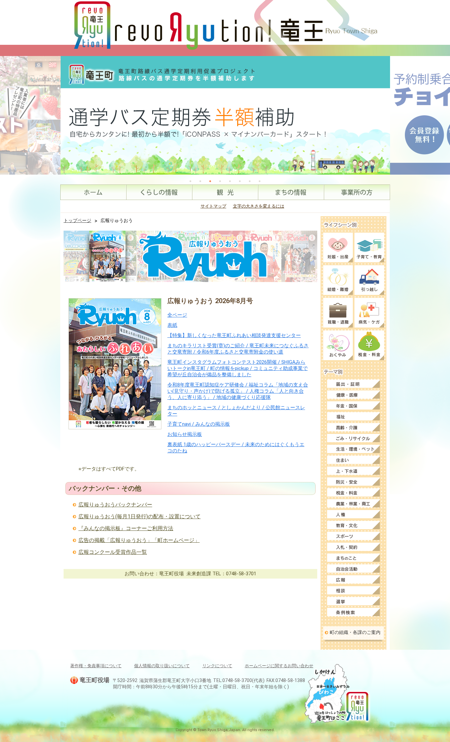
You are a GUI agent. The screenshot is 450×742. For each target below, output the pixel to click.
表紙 (172, 325)
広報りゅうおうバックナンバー (115, 504)
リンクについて (217, 665)
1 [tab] (190, 181)
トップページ (77, 220)
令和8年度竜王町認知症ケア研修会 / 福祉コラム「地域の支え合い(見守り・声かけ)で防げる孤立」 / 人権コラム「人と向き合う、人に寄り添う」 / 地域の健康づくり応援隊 (237, 391)
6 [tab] (240, 181)
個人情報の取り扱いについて (162, 665)
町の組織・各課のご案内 (355, 632)
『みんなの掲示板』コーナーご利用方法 (125, 528)
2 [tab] (200, 181)
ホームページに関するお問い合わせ (279, 665)
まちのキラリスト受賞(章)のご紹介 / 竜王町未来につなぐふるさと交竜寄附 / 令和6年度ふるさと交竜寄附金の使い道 (238, 349)
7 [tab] (249, 181)
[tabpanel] (225, 115)
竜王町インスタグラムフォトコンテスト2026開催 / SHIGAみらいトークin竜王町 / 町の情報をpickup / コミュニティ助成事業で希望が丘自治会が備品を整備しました (237, 368)
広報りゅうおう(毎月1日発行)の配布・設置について (139, 516)
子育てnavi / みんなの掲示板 (198, 424)
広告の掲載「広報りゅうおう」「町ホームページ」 (139, 540)
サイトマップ (213, 206)
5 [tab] (230, 181)
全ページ (177, 315)
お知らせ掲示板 (184, 434)
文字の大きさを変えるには (258, 206)
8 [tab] (259, 181)
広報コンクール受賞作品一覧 (112, 552)
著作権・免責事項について (96, 665)
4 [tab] (220, 181)
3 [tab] (210, 181)
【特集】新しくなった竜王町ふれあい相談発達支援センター (234, 335)
